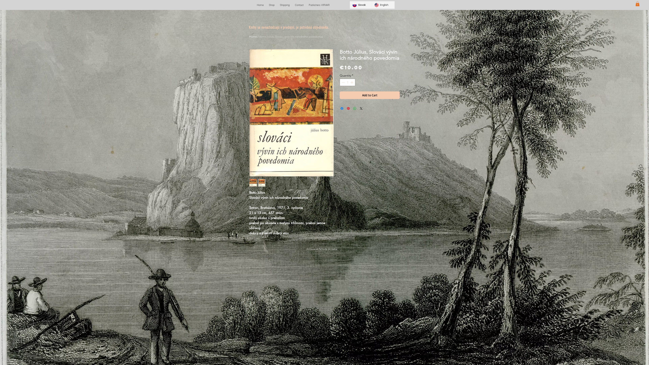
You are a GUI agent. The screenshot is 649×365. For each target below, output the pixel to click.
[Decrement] (342, 82)
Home (253, 36)
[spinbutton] (347, 82)
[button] (637, 3)
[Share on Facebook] (342, 108)
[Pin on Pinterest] (348, 108)
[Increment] (352, 82)
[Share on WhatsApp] (355, 108)
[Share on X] (361, 108)
